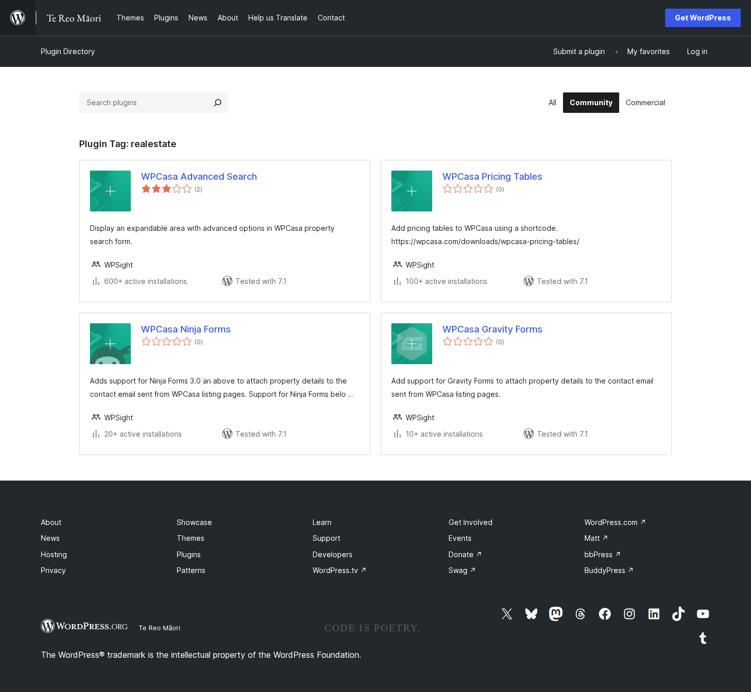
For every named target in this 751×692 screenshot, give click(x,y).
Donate (465, 554)
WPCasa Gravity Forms (492, 329)
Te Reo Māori (159, 628)
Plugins (189, 554)
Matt (596, 538)
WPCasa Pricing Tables (492, 176)
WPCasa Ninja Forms (186, 329)
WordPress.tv (340, 570)
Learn (322, 522)
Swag (462, 570)
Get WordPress (703, 17)
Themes (190, 538)
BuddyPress (609, 570)
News (50, 538)
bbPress (602, 554)
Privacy (53, 570)
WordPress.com (615, 522)
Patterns (191, 570)
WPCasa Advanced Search (199, 176)
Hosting (54, 554)
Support (326, 538)
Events (460, 538)
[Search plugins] (217, 102)
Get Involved (470, 522)
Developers (333, 554)
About (51, 522)
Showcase (194, 522)
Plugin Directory (68, 51)
